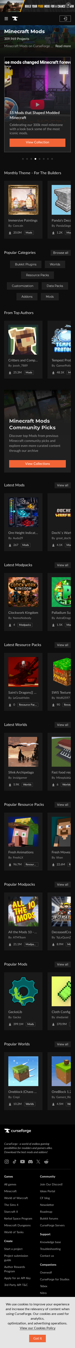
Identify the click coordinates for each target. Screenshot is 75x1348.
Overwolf (46, 1272)
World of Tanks (14, 1232)
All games (10, 1184)
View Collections (37, 463)
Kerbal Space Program (18, 1218)
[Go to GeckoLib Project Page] (23, 1001)
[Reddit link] (46, 1161)
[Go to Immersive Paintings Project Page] (23, 210)
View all (62, 485)
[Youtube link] (22, 1161)
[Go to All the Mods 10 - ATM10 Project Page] (23, 921)
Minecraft (10, 1191)
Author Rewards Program (14, 1269)
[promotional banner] (37, 6)
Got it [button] (37, 1338)
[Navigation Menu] (6, 19)
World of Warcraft (16, 1198)
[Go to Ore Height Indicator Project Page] (23, 522)
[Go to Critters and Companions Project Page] (23, 350)
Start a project (13, 1249)
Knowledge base (50, 1242)
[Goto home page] (15, 18)
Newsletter (47, 1205)
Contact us (47, 1255)
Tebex (43, 1286)
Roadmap (46, 1211)
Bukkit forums (49, 1218)
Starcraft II (11, 1211)
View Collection (37, 142)
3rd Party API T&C (16, 1285)
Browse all (60, 253)
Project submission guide (16, 1258)
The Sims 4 (11, 1205)
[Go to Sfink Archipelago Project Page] (23, 762)
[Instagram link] (6, 1161)
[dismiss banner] (68, 4)
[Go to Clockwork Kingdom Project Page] (23, 602)
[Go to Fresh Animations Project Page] (23, 842)
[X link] (38, 1161)
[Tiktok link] (14, 1161)
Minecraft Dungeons (17, 1225)
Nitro (43, 1293)
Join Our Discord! (51, 1184)
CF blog (45, 1198)
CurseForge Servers (52, 1225)
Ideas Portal (47, 1191)
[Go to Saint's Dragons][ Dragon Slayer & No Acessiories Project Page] (23, 682)
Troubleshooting (50, 1249)
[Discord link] (30, 1161)
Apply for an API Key (17, 1278)
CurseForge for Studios (54, 1279)
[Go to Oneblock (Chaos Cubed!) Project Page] (23, 1081)
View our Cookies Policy (37, 1328)
